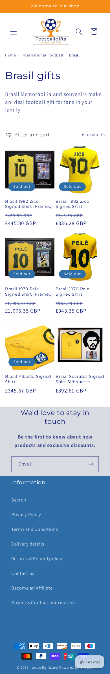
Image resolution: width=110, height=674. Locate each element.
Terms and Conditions (34, 529)
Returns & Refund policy (36, 558)
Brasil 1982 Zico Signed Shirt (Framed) (29, 204)
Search (18, 500)
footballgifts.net (44, 667)
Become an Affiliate (32, 588)
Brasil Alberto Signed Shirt (28, 379)
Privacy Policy (26, 514)
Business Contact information (43, 602)
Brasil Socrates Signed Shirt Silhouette (80, 379)
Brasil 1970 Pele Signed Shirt (72, 291)
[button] (13, 31)
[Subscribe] (90, 464)
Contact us (22, 573)
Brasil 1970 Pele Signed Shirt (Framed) (29, 291)
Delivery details (27, 544)
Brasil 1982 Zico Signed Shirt (72, 204)
